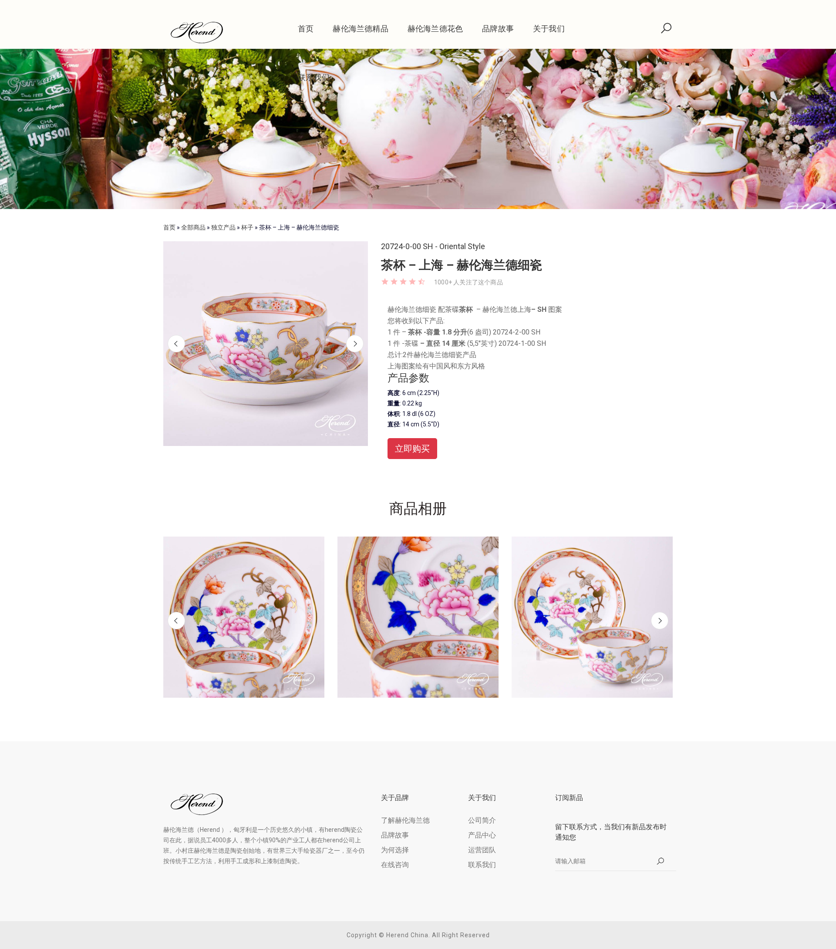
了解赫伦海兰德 (405, 820)
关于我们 (549, 28)
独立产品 (223, 227)
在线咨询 (395, 865)
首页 (306, 28)
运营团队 (482, 850)
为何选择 (395, 850)
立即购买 (412, 448)
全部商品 (193, 227)
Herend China (407, 935)
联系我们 (314, 77)
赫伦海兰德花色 (435, 28)
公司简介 (482, 820)
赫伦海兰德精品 (360, 28)
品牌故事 (498, 28)
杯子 (247, 227)
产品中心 (482, 835)
